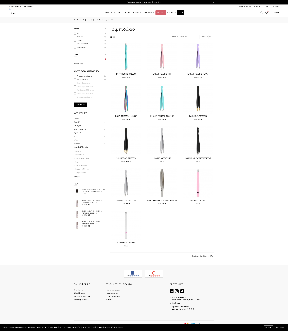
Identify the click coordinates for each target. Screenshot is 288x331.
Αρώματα (77, 143)
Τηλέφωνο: (180, 307)
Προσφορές (77, 176)
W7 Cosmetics (81, 47)
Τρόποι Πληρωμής (79, 293)
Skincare (77, 119)
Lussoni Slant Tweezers (162, 158)
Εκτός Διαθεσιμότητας (84, 76)
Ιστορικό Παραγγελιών (113, 296)
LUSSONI (79, 40)
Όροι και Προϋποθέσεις (81, 299)
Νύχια (75, 136)
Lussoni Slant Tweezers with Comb (198, 158)
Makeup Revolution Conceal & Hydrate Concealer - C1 (92, 223)
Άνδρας (76, 140)
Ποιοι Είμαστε (78, 290)
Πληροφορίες (280, 327)
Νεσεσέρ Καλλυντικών (82, 169)
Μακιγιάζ (77, 122)
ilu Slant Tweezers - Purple (198, 74)
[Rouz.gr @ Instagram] (176, 292)
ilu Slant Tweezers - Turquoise (162, 116)
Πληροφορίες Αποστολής (82, 296)
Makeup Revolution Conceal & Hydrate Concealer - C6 (92, 201)
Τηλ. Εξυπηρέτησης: (21, 6)
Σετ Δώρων (77, 126)
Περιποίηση (77, 133)
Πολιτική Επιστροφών (113, 290)
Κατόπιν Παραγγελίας (84, 83)
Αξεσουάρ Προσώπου (99, 20)
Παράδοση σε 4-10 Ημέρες (85, 90)
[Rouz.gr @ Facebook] (171, 292)
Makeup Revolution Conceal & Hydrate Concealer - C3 (92, 212)
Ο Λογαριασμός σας (112, 293)
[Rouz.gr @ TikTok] (181, 292)
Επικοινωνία (109, 299)
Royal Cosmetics (82, 44)
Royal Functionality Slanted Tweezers (162, 200)
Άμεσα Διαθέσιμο (82, 80)
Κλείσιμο (268, 327)
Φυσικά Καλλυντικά (80, 129)
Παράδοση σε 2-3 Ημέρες (85, 86)
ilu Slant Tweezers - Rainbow (126, 116)
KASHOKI (80, 37)
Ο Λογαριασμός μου (245, 6)
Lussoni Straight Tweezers (126, 200)
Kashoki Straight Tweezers (126, 158)
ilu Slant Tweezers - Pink (162, 74)
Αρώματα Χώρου (80, 172)
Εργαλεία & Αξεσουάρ (83, 20)
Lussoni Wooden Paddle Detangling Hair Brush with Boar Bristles (93, 190)
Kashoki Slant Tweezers (198, 116)
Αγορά (268, 6)
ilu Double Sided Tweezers (126, 74)
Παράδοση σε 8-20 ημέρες (85, 93)
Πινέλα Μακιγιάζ (80, 155)
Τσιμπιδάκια (111, 20)
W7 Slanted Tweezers (198, 200)
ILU (78, 33)
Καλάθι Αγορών (258, 6)
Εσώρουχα (78, 151)
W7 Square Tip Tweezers (126, 242)
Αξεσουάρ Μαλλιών (81, 165)
